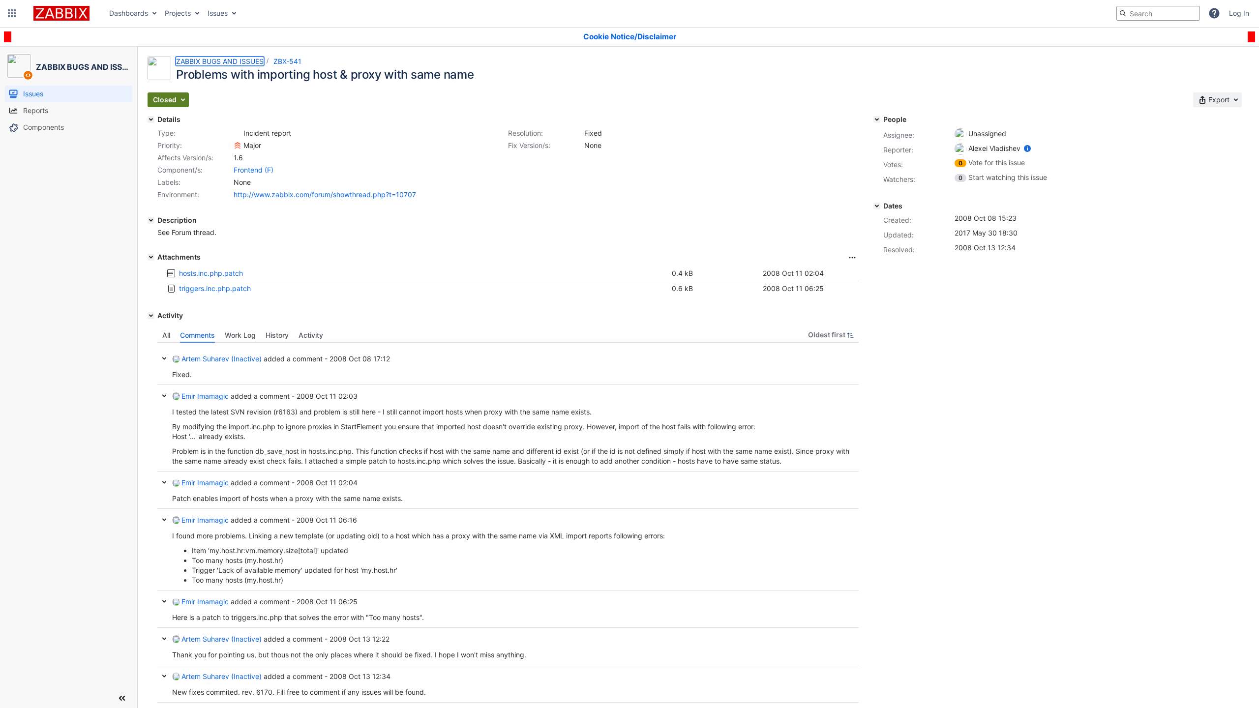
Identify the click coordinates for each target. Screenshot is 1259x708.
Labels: (168, 182)
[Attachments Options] (852, 258)
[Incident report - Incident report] (237, 133)
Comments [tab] (197, 335)
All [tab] (166, 335)
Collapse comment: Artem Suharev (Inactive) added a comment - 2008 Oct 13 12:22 (164, 639)
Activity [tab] (311, 335)
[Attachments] (151, 257)
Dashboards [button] (128, 13)
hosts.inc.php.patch (211, 273)
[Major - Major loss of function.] (237, 145)
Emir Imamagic (205, 396)
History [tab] (277, 335)
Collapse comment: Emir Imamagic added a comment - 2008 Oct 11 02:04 (164, 482)
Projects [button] (178, 13)
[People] (876, 119)
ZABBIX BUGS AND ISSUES (220, 61)
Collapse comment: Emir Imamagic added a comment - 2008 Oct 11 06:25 (164, 601)
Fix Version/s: (529, 145)
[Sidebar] (122, 698)
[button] (12, 13)
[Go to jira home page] (61, 13)
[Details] (151, 119)
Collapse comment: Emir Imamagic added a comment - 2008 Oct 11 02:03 (164, 396)
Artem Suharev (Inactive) (221, 358)
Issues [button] (218, 13)
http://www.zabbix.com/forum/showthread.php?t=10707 (325, 194)
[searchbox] (1158, 13)
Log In (1239, 13)
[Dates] (876, 206)
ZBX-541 (287, 61)
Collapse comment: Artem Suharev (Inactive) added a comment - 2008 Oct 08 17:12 (164, 358)
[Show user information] (1027, 148)
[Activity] (151, 315)
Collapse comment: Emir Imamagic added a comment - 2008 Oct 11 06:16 (164, 520)
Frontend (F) (253, 170)
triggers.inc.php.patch (215, 288)
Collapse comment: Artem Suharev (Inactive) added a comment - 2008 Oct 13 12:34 (164, 676)
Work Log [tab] (240, 335)
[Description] (151, 220)
